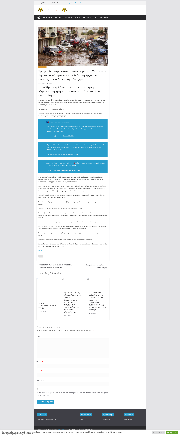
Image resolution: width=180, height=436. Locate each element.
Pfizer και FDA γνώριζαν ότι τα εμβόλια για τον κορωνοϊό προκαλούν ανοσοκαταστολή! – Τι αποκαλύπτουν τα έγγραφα (97, 301)
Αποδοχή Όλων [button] (171, 433)
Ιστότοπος (40, 380)
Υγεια (95, 17)
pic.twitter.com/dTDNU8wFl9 (67, 165)
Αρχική (82, 419)
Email (39, 371)
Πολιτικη (58, 17)
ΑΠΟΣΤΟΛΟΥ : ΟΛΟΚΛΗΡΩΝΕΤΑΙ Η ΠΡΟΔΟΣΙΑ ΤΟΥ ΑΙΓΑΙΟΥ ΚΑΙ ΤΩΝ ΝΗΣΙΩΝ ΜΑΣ (55, 266)
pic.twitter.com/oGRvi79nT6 (54, 149)
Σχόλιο (40, 336)
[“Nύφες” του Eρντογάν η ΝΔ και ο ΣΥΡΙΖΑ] (48, 279)
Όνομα (40, 362)
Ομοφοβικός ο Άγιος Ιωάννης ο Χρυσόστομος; (96, 266)
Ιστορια (77, 17)
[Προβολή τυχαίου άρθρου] (141, 17)
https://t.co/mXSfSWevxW (93, 147)
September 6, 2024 (75, 170)
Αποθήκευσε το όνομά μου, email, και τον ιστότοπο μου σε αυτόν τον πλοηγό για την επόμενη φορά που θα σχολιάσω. (72, 394)
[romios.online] (39, 17)
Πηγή (40, 250)
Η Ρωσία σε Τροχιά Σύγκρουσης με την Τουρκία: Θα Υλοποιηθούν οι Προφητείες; (81, 4)
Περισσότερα (106, 419)
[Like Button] (40, 256)
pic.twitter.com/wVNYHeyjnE (55, 131)
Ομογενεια (104, 17)
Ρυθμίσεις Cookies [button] (158, 433)
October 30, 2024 (68, 136)
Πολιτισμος (87, 17)
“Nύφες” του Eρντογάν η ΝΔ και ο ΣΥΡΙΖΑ (47, 305)
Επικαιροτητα (47, 17)
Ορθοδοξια (68, 17)
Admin (50, 83)
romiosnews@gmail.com (49, 419)
